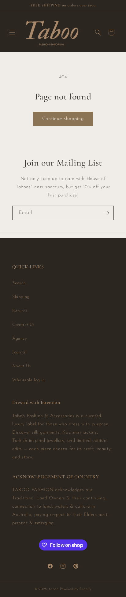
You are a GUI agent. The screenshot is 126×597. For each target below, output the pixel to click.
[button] (12, 32)
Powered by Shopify (76, 589)
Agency (19, 338)
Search (19, 283)
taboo (54, 589)
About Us (21, 366)
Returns (19, 311)
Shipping (21, 297)
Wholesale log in (28, 380)
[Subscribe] (106, 213)
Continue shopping (63, 119)
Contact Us (23, 325)
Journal (19, 352)
